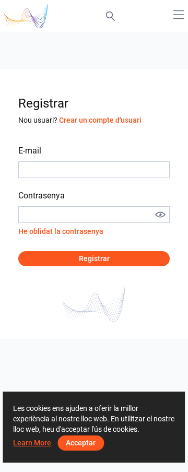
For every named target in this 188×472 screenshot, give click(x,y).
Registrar (94, 258)
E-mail (29, 151)
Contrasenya (41, 195)
